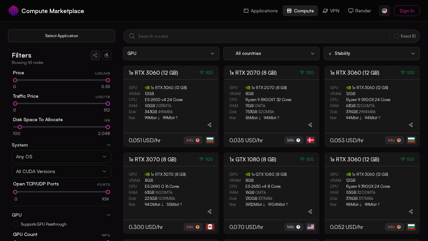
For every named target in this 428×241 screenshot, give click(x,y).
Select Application (61, 35)
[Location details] (210, 140)
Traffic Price (25, 96)
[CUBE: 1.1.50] (13, 10)
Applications (264, 10)
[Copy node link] (209, 125)
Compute (304, 10)
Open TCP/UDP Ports (36, 183)
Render (363, 10)
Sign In (407, 10)
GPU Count (25, 234)
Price (18, 72)
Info (190, 140)
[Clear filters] (106, 55)
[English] (384, 10)
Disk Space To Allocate (38, 119)
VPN (334, 10)
